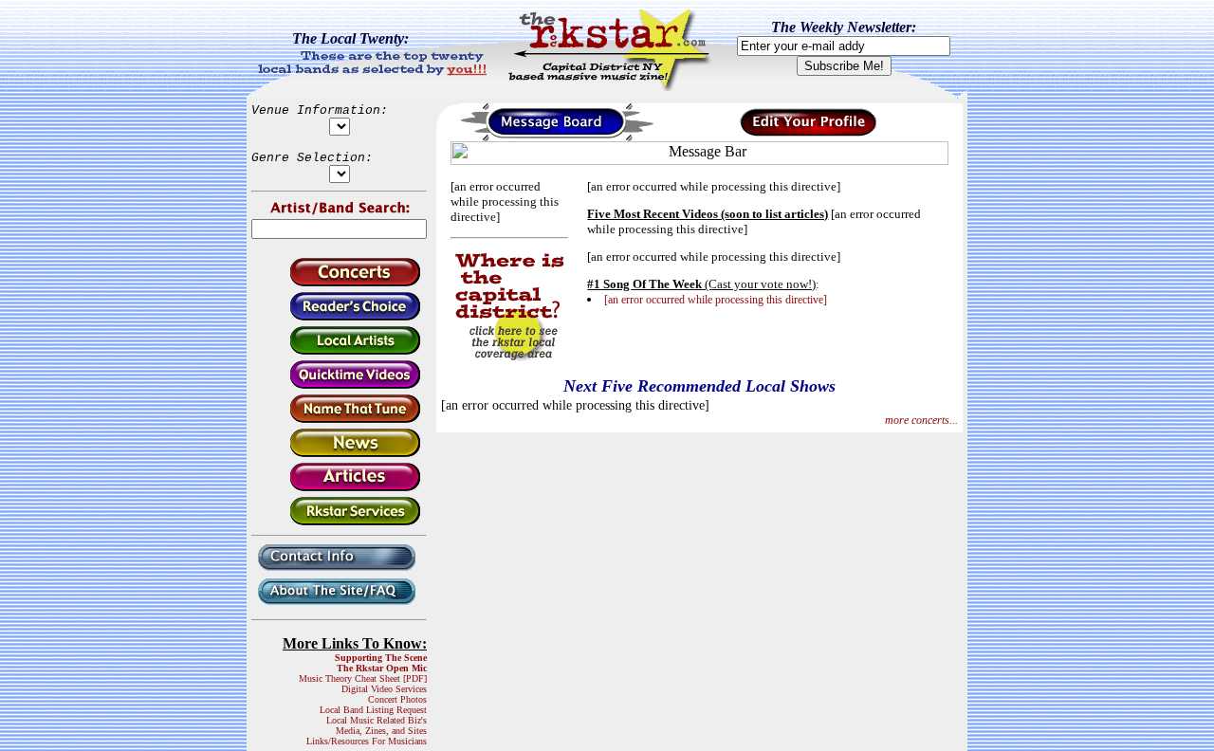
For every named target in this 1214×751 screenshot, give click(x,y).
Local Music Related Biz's (376, 720)
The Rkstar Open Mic (382, 668)
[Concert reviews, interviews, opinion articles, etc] (339, 488)
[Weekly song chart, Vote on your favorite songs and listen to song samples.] (339, 317)
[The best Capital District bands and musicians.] (339, 351)
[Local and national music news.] (339, 454)
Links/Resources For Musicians (366, 741)
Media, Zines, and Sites (381, 730)
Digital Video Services (384, 689)
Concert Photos (397, 699)
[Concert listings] (339, 283)
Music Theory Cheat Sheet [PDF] (363, 678)
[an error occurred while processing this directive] (715, 299)
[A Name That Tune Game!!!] (339, 420)
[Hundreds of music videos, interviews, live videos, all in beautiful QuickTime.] (339, 385)
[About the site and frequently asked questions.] (339, 606)
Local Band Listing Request (373, 710)
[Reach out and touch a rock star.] (339, 572)
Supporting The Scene (381, 657)
